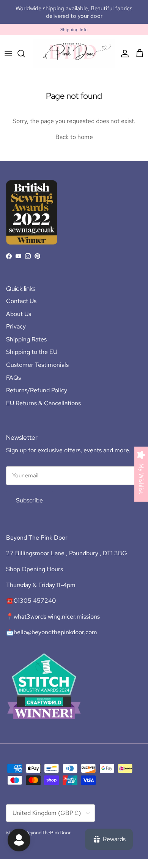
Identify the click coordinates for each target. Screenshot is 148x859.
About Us (18, 314)
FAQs (13, 378)
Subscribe (29, 500)
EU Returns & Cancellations (43, 403)
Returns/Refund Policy (36, 390)
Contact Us (21, 301)
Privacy (16, 326)
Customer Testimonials (37, 365)
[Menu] (8, 53)
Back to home (74, 137)
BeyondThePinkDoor (48, 832)
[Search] (25, 53)
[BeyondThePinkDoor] (74, 53)
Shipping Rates (26, 339)
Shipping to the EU (31, 352)
